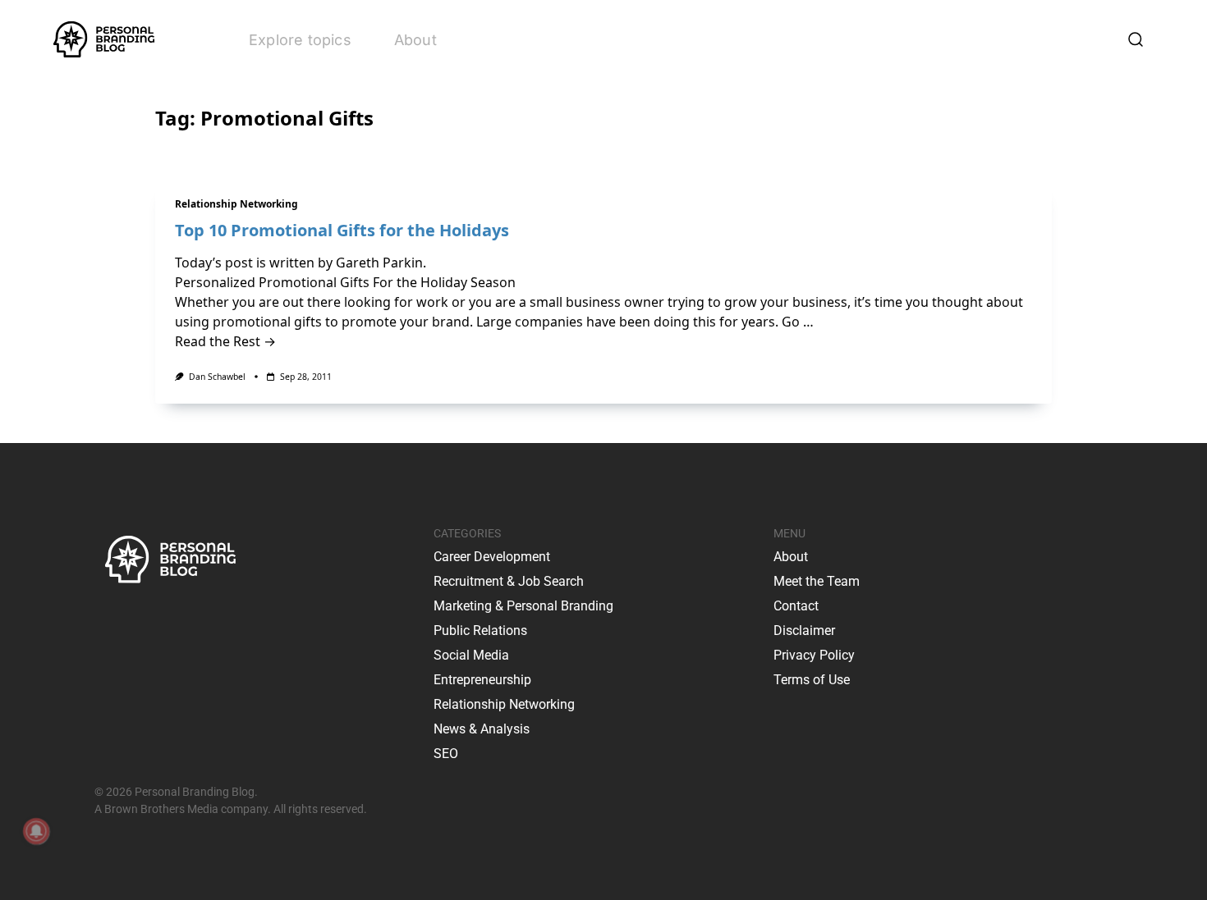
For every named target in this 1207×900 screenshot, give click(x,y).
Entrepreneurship (482, 680)
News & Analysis (482, 729)
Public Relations (480, 630)
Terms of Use (811, 680)
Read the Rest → (225, 341)
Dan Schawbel (217, 376)
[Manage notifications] (36, 831)
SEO (446, 753)
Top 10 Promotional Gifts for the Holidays (342, 230)
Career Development (492, 556)
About (415, 39)
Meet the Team (816, 581)
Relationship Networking (236, 204)
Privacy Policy (814, 655)
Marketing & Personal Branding (523, 606)
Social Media (471, 655)
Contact (796, 606)
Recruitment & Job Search (509, 581)
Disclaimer (804, 630)
